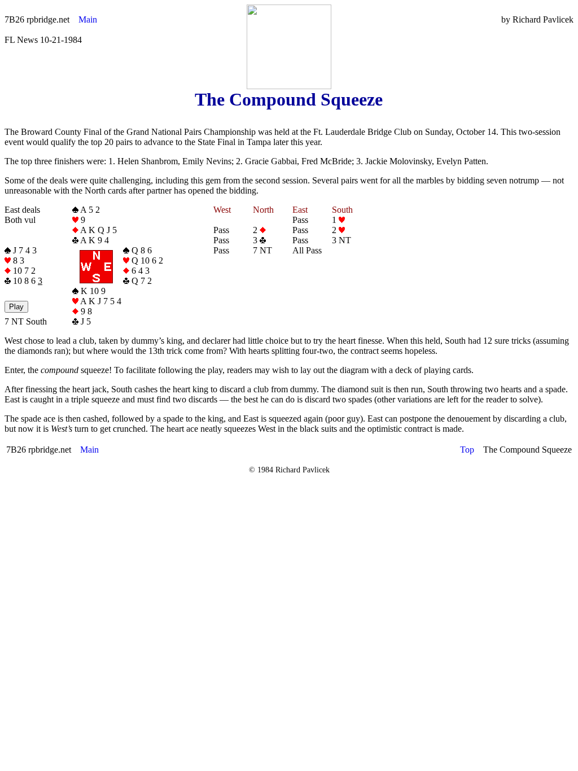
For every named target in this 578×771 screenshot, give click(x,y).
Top (467, 449)
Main (87, 19)
